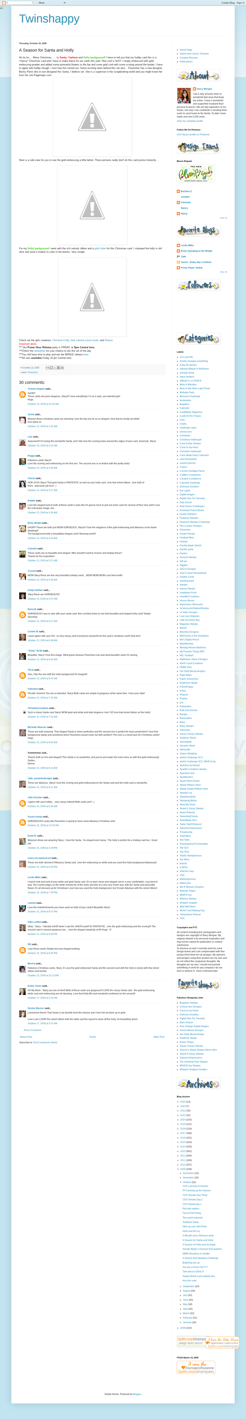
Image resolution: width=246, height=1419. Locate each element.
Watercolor (185, 883)
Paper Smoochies (189, 679)
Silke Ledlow (34, 922)
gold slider (100, 248)
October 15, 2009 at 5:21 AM (42, 560)
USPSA (184, 867)
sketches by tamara (190, 765)
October (187, 1182)
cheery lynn (186, 431)
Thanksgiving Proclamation (194, 844)
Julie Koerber (35, 797)
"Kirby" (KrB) (35, 650)
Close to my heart (189, 447)
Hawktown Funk (188, 592)
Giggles (184, 565)
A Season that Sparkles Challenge (200, 1258)
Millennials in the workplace (194, 635)
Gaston (183, 553)
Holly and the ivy (191, 1231)
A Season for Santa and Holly (198, 1240)
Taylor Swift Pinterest (190, 824)
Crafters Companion (190, 475)
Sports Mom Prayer (190, 781)
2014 (183, 1146)
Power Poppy (187, 1042)
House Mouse (187, 600)
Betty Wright (34, 523)
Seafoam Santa (191, 1222)
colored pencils (188, 463)
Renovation (186, 718)
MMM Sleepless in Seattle (196, 1253)
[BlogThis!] (51, 368)
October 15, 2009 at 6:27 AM (42, 621)
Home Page (186, 50)
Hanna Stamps (187, 588)
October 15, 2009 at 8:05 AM (42, 742)
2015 (183, 1142)
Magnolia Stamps (189, 624)
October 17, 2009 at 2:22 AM (42, 997)
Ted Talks (184, 839)
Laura (87, 340)
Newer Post (26, 1037)
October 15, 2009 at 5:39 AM (42, 579)
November (188, 1177)
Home (93, 1037)
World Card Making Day (192, 910)
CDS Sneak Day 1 (192, 1204)
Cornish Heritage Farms (192, 471)
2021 (183, 1115)
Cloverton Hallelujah (190, 451)
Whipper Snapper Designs (193, 1069)
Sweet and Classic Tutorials (194, 53)
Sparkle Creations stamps (193, 769)
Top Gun (184, 847)
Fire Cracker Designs (191, 526)
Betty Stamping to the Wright (196, 251)
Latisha (79, 340)
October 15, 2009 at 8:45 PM (42, 953)
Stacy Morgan (204, 89)
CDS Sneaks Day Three (195, 1195)
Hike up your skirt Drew (195, 1226)
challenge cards (188, 427)
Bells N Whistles (188, 384)
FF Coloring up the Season (197, 1190)
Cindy (65, 340)
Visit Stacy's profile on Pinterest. (193, 134)
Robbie (31, 500)
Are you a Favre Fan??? (195, 1267)
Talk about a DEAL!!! (193, 1271)
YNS (182, 918)
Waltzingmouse (188, 879)
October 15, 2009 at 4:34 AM (42, 512)
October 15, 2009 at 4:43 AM (42, 538)
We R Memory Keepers (192, 887)
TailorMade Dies (188, 820)
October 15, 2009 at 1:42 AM (42, 426)
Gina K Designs (188, 569)
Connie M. (33, 631)
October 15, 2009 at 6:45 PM (42, 867)
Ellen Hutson (186, 1022)
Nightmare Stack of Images (194, 659)
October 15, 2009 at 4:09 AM (42, 468)
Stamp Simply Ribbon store (194, 788)
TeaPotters (185, 836)
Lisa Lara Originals (189, 616)
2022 (183, 1110)
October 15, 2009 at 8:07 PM (42, 911)
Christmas (185, 435)
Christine (57, 340)
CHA (182, 420)
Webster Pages (188, 890)
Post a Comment (32, 1030)
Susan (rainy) (35, 816)
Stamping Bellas (188, 800)
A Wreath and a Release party (198, 1235)
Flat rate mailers (191, 1208)
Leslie (94, 340)
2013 (183, 1151)
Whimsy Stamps (188, 898)
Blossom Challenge (190, 396)
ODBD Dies (186, 667)
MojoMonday (186, 643)
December (188, 1173)
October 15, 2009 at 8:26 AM (42, 806)
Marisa (31, 963)
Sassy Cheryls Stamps (191, 734)
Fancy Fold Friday (192, 1213)
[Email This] (48, 368)
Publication (185, 706)
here (86, 354)
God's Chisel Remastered (193, 573)
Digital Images (187, 494)
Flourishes (33, 372)
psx (181, 702)
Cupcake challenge (190, 482)
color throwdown (188, 459)
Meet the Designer (189, 632)
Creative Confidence (190, 478)
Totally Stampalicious (191, 855)
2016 (183, 1137)
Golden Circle (187, 577)
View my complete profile (190, 121)
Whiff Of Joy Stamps (190, 1065)
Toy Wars (184, 859)
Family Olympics (188, 514)
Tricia (31, 670)
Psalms (183, 698)
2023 (183, 1106)
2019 (183, 1124)
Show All (223, 218)
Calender (184, 408)
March (186, 1313)
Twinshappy (49, 18)
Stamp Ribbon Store (190, 785)
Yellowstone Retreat (190, 914)
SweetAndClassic (189, 816)
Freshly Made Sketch (191, 545)
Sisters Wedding (188, 753)
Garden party (186, 549)
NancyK (32, 609)
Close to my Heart (189, 1010)
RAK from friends (188, 710)
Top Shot (184, 851)
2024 (183, 1101)
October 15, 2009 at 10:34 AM (43, 825)
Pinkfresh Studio (188, 1038)
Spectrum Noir (187, 773)
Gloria (184, 213)
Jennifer (185, 197)
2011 (183, 1160)
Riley (182, 722)
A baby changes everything (194, 361)
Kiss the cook (189, 1280)
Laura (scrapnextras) (39, 858)
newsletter (39, 350)
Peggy (31, 455)
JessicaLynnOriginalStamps (194, 608)
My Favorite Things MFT (192, 651)
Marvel (183, 628)
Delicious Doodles (189, 486)
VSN (182, 875)
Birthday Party (187, 392)
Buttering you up (191, 1262)
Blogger (137, 1394)
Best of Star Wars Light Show (195, 388)
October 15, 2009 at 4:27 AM (42, 490)
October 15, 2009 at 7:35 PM (42, 892)
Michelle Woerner (37, 727)
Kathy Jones (35, 986)
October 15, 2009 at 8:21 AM (42, 787)
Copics (183, 467)
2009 (183, 1169)
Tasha (31, 414)
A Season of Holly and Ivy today (199, 1244)
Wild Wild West (187, 906)
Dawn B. (32, 835)
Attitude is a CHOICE (190, 380)
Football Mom (187, 537)
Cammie (32, 548)
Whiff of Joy (186, 895)
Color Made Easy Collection (194, 455)
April (185, 1309)
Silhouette (185, 749)
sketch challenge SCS (191, 757)
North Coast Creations (191, 663)
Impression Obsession (191, 604)
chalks (183, 424)
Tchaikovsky (186, 832)
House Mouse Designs (192, 1030)
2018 (183, 1128)
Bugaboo (184, 404)
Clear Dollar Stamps (190, 443)
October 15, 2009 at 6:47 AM (42, 678)
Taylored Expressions (191, 828)
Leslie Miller (34, 877)
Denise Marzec (36, 1008)
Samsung (185, 730)
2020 (183, 1119)
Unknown (33, 689)
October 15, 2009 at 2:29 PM (42, 848)
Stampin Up (186, 792)
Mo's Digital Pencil (189, 639)
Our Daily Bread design (192, 1034)
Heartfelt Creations (189, 596)
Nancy (184, 208)
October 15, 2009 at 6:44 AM (42, 659)
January (187, 1322)
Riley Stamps (187, 726)
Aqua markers (187, 376)
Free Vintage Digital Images (194, 1026)
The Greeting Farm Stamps (194, 1061)
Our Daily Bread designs (192, 671)
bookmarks (185, 400)
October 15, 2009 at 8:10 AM (42, 768)
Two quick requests (193, 1217)
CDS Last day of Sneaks (195, 1186)
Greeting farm (187, 581)
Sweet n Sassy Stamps (192, 808)
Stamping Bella (188, 796)
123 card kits (186, 357)
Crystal (32, 571)
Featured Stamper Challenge (195, 522)
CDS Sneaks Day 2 (193, 1199)
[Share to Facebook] (59, 368)
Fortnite (184, 541)
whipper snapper (188, 902)
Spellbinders (186, 777)
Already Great (187, 372)
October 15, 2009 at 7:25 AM (42, 697)
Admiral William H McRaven (194, 368)
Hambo (183, 584)
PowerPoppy (186, 686)
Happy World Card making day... (199, 1276)
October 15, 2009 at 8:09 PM (42, 934)
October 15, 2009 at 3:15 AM (42, 445)
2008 (183, 1328)
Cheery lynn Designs (191, 1006)
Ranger (184, 714)
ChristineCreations (38, 708)
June (186, 1300)
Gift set (183, 561)
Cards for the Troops (190, 416)
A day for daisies (188, 365)
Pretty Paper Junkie (192, 267)
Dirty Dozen (186, 502)
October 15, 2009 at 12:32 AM (43, 404)
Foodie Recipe (187, 533)
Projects (184, 694)
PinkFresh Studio (189, 683)
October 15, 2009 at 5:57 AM (42, 598)
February (188, 1317)
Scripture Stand (188, 737)
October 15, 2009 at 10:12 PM (43, 975)
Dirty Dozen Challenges (192, 506)
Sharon (109, 340)
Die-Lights (185, 490)
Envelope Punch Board (192, 510)
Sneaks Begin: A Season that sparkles (202, 1249)
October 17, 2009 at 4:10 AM (42, 1023)
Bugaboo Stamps (189, 1002)
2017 (183, 1133)
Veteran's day (187, 871)
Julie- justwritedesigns (40, 778)
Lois (30, 436)
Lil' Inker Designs (189, 612)
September (189, 1286)
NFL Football (186, 655)
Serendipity (186, 741)
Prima (183, 690)
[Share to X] (55, 368)
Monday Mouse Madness (193, 647)
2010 (183, 1164)
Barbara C (186, 191)
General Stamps (188, 557)
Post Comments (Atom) (45, 1042)
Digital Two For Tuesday (192, 498)
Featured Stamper (189, 518)
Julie (72, 340)
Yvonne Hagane (36, 388)
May (185, 1304)
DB (29, 944)
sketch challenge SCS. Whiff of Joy (198, 761)
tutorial (183, 863)
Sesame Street (187, 745)
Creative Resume (189, 57)
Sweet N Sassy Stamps (192, 1054)
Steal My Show (187, 804)
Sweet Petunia (187, 812)
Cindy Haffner (35, 590)
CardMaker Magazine (191, 412)
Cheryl (31, 478)
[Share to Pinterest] (62, 368)
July (185, 1295)
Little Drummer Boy (190, 620)
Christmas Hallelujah (191, 439)
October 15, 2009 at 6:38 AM (42, 640)
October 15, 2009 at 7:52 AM (42, 716)
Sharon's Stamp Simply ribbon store (198, 1049)
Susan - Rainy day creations (196, 262)
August (187, 1290)
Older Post (158, 1037)
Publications (186, 61)
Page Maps (186, 675)
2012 (183, 1155)
